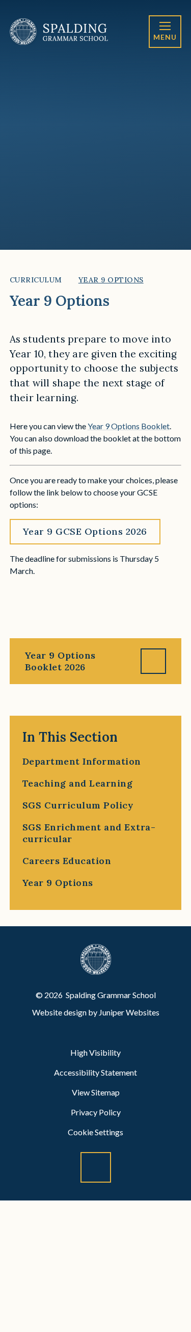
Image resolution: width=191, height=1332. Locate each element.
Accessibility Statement (95, 1072)
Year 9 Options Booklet (129, 426)
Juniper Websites (129, 1012)
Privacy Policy (96, 1112)
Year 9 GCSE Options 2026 (85, 531)
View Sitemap (96, 1092)
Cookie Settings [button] (95, 1132)
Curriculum (36, 279)
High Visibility (95, 1052)
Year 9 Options (111, 279)
